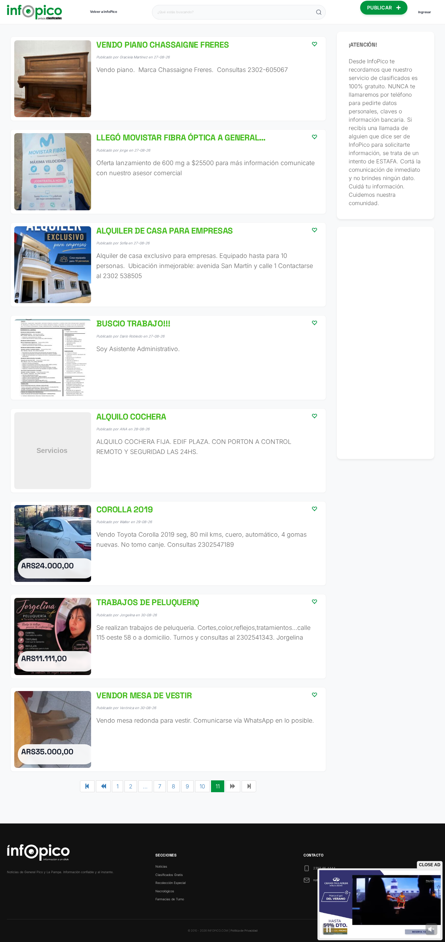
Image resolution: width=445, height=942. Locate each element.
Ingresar (424, 12)
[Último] (249, 786)
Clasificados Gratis (169, 875)
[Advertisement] (386, 342)
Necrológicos (164, 891)
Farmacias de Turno (169, 899)
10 (202, 786)
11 (218, 786)
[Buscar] (319, 12)
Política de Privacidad (244, 930)
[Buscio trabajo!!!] (168, 357)
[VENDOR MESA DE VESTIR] (168, 729)
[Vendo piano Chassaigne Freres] (168, 79)
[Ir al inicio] (34, 12)
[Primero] (87, 786)
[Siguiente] (233, 786)
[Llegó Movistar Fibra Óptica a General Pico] (168, 171)
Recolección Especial (170, 883)
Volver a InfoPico (103, 12)
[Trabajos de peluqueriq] (168, 636)
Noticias (161, 866)
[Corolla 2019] (168, 543)
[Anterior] (103, 786)
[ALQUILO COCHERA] (168, 451)
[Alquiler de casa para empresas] (168, 265)
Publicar (380, 7)
